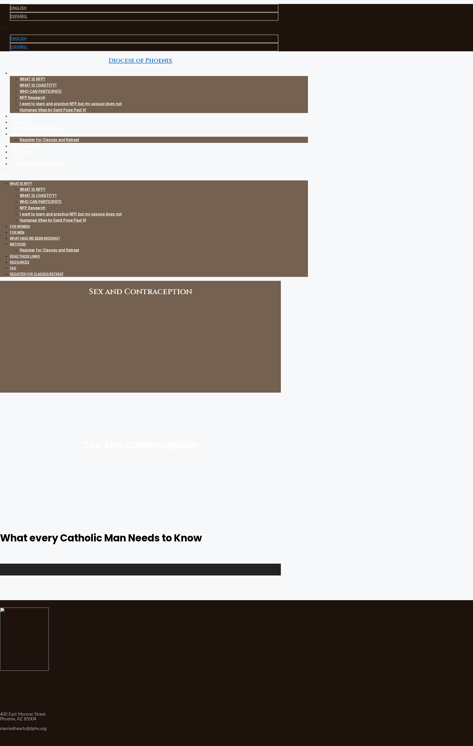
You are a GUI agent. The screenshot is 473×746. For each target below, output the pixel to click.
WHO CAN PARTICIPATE (41, 91)
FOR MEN (20, 122)
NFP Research (32, 97)
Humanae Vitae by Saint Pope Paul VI (53, 110)
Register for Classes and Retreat (49, 139)
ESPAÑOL (19, 16)
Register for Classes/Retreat (39, 164)
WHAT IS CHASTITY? (38, 85)
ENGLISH (18, 8)
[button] (140, 28)
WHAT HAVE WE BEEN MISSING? (38, 128)
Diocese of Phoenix (140, 61)
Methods (21, 134)
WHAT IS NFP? (24, 73)
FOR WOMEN (23, 116)
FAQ (16, 158)
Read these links (27, 146)
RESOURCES (22, 152)
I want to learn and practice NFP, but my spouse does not (71, 103)
